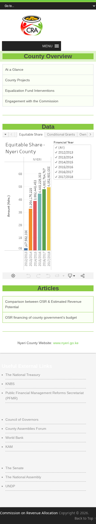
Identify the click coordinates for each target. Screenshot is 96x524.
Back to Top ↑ (85, 518)
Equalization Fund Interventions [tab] (29, 91)
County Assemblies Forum (25, 429)
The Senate (14, 468)
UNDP (10, 486)
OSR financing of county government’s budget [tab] (41, 317)
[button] (47, 46)
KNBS (10, 384)
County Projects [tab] (17, 80)
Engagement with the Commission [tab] (31, 101)
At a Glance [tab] (14, 69)
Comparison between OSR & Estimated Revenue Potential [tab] (43, 304)
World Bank (14, 438)
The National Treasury (22, 375)
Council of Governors (21, 419)
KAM (9, 447)
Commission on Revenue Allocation (29, 513)
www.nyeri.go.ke (66, 343)
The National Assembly (23, 477)
